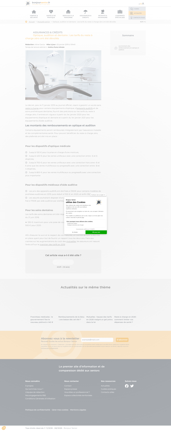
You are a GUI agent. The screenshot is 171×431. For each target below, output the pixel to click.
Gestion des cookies (72, 223)
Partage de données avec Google (75, 225)
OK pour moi (96, 232)
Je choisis (75, 232)
